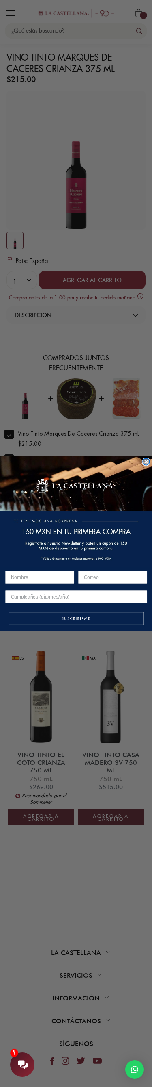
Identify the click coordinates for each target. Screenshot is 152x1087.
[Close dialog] (146, 461)
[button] (76, 619)
